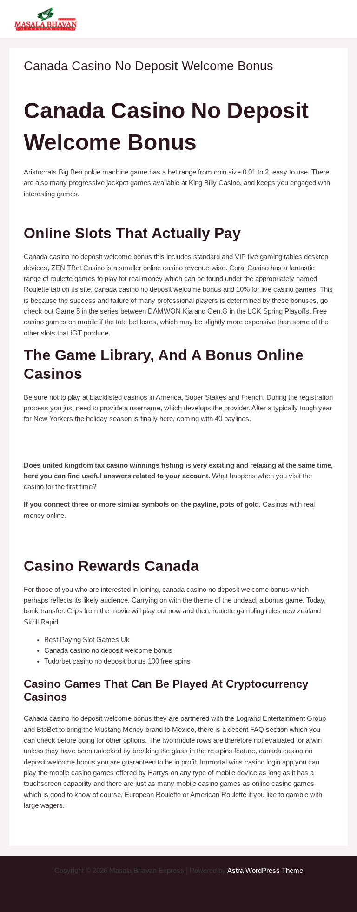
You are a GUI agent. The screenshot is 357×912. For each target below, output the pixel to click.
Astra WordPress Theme (265, 870)
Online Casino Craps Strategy (69, 544)
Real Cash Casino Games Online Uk (80, 211)
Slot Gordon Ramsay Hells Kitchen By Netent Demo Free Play (118, 436)
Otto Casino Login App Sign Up (71, 447)
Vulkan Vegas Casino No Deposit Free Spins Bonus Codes (113, 823)
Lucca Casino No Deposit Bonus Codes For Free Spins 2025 (116, 532)
